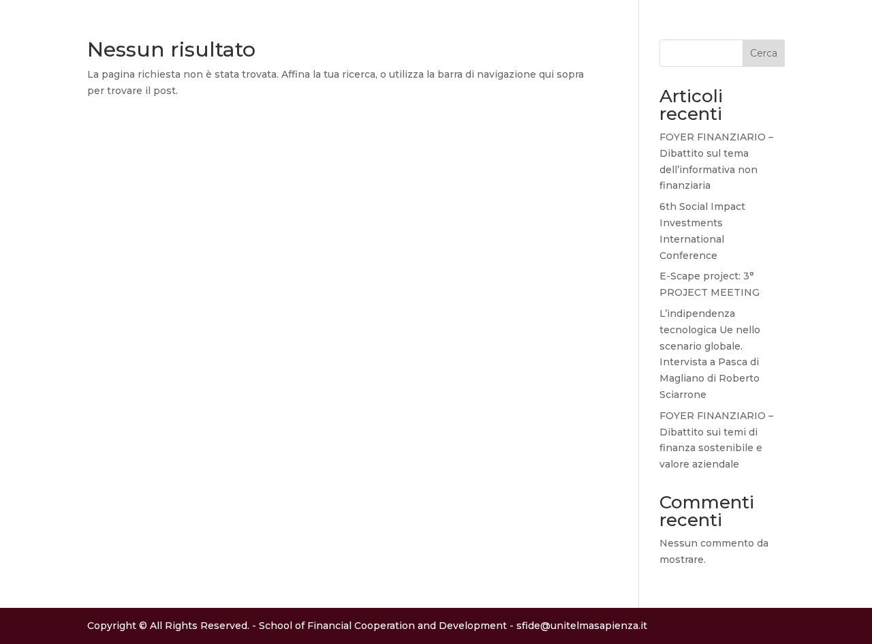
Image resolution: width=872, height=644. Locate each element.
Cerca (763, 53)
